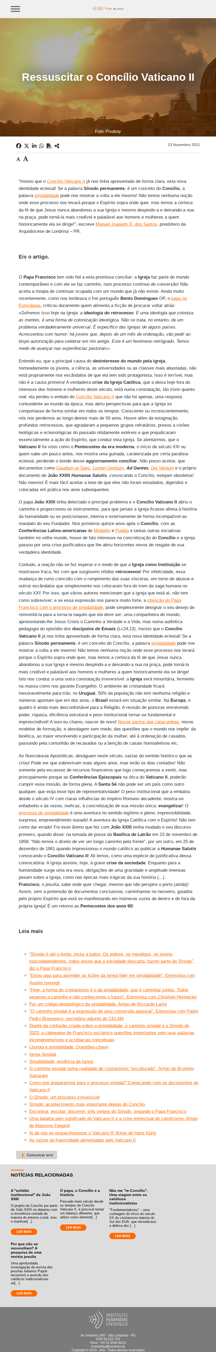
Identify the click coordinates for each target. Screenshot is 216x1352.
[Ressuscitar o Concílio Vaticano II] (57, 146)
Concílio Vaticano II (66, 181)
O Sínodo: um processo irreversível (64, 1097)
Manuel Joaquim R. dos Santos (126, 224)
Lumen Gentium (108, 468)
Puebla (122, 530)
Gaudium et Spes (73, 468)
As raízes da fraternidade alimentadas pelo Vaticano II (82, 1140)
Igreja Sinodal (42, 1054)
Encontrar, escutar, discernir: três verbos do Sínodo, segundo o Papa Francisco (107, 1111)
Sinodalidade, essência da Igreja (61, 1061)
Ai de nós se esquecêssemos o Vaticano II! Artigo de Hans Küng (92, 1133)
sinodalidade (47, 195)
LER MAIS (24, 1232)
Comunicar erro (36, 1155)
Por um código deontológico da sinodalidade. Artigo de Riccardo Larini (98, 1004)
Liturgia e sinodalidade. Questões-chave (68, 1047)
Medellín (102, 530)
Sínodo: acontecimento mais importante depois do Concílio (87, 1104)
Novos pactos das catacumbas (148, 721)
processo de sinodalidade (44, 812)
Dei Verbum (162, 468)
